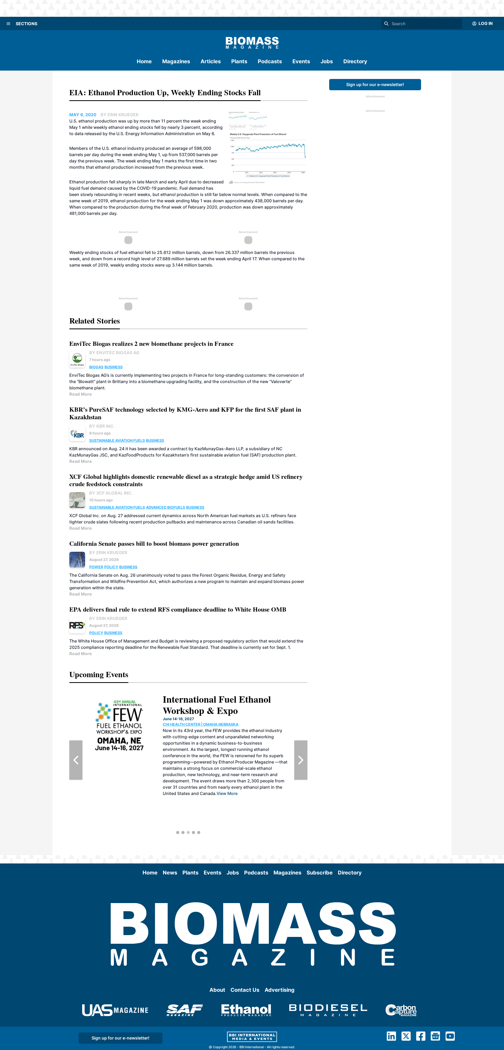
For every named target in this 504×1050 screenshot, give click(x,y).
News (170, 872)
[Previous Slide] (75, 760)
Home (144, 61)
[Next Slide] (300, 760)
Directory (355, 61)
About (217, 990)
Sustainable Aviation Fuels (117, 440)
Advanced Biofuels (165, 507)
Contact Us (244, 990)
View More (227, 793)
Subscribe (320, 872)
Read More (80, 394)
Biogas (96, 367)
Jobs (327, 61)
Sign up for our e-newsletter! (375, 84)
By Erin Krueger (108, 552)
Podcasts (270, 61)
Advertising (280, 990)
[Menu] (8, 23)
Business (113, 367)
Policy (111, 567)
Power (96, 567)
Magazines (176, 61)
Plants (239, 61)
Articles (211, 61)
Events (301, 61)
